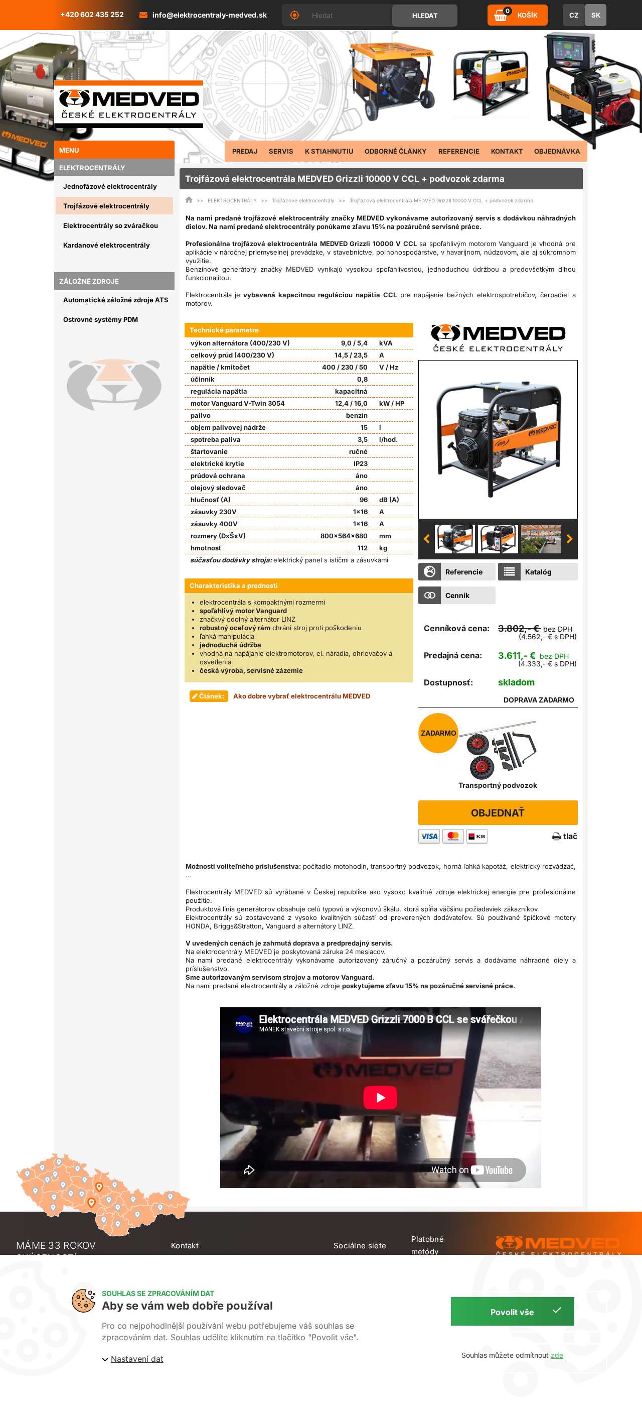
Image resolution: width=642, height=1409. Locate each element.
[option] (498, 439)
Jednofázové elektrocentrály (110, 186)
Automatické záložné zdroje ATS (116, 300)
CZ (574, 15)
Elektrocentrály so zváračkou (110, 225)
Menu (69, 150)
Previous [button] (426, 539)
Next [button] (570, 539)
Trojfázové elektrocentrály (106, 206)
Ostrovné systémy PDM (100, 319)
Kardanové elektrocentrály (106, 245)
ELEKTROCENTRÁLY (232, 200)
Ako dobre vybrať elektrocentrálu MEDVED (301, 696)
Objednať (498, 813)
